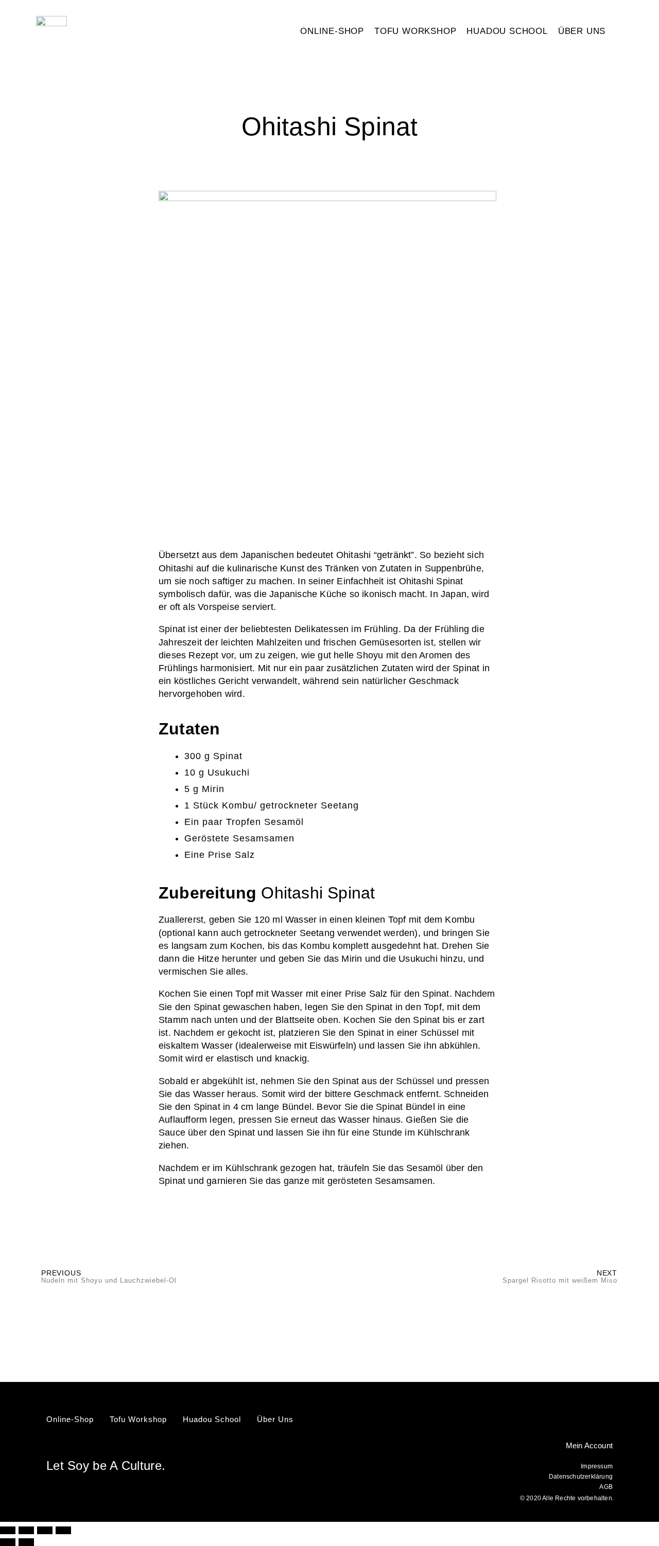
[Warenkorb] (627, 32)
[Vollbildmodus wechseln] (26, 1530)
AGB (606, 1486)
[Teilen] (45, 1530)
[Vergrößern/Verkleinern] (7, 1530)
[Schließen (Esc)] (63, 1530)
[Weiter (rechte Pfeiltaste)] (26, 1542)
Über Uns (581, 31)
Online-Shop (332, 31)
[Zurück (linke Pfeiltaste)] (7, 1542)
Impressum (597, 1466)
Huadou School (506, 31)
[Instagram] (609, 1419)
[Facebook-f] (591, 1419)
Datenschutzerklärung (581, 1476)
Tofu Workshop (415, 31)
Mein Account (589, 1445)
